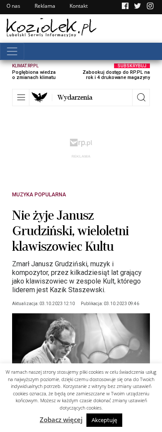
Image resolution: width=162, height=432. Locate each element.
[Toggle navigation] (12, 51)
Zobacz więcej (61, 419)
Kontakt (79, 5)
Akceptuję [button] (104, 420)
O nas (13, 5)
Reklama (45, 5)
